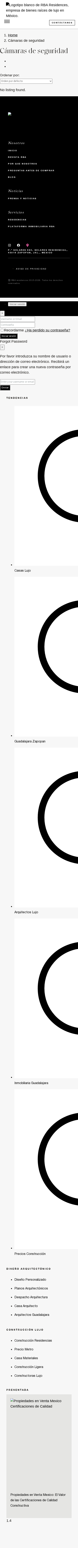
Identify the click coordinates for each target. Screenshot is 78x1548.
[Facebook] (18, 245)
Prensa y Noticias (22, 198)
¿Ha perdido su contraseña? (47, 330)
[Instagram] (9, 245)
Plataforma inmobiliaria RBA (31, 226)
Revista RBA (17, 157)
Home (13, 35)
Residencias (17, 219)
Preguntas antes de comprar (31, 170)
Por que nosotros (22, 163)
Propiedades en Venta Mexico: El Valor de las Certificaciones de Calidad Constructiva (38, 1500)
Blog (12, 177)
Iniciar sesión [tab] (17, 304)
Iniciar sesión (9, 336)
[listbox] (26, 81)
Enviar (5, 388)
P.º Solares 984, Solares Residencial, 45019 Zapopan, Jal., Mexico (38, 251)
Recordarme (14, 330)
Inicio (12, 150)
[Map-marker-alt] (27, 245)
